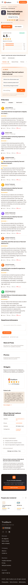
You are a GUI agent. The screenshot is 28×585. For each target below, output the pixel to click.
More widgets (7, 405)
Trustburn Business (6, 560)
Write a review (5, 541)
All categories (5, 538)
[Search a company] (17, 2)
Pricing (3, 563)
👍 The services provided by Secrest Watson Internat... (12, 162)
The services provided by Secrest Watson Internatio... (11, 189)
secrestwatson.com (20, 419)
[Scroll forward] (26, 498)
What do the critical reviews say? (11, 79)
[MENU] (2, 2)
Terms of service (14, 582)
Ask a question (6, 332)
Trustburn (6, 522)
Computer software (12, 6)
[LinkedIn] (9, 532)
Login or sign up (6, 572)
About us (4, 550)
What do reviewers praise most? (11, 82)
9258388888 (19, 423)
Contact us (4, 553)
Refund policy (22, 582)
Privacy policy (5, 582)
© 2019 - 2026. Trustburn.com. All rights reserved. (14, 579)
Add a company (6, 543)
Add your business (6, 565)
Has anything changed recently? (11, 85)
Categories (3, 6)
